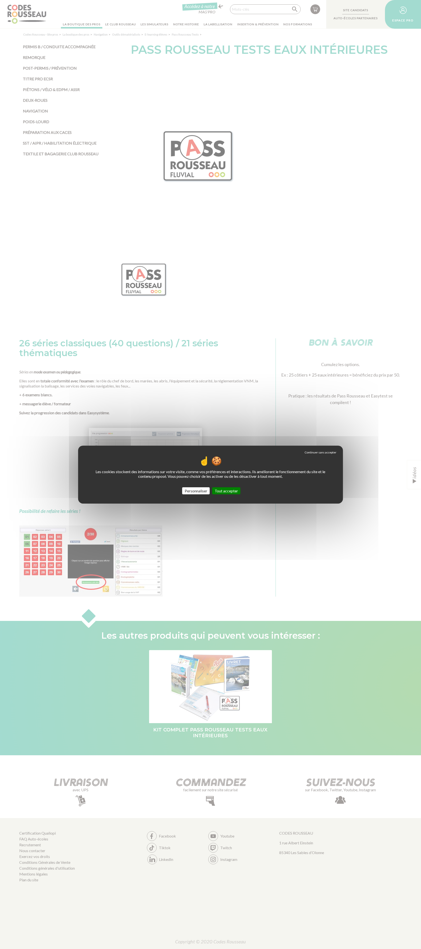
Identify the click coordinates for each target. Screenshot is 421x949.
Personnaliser (196, 490)
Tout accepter (226, 490)
